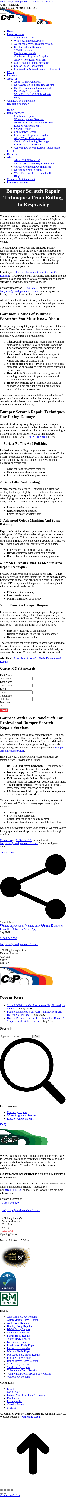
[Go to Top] (33, 1485)
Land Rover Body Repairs (21, 1344)
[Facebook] (1, 1124)
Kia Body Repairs (17, 1341)
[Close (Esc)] (1, 1490)
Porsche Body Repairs (19, 1357)
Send (4, 710)
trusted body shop (38, 436)
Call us (16, 1495)
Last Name (6, 681)
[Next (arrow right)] (5, 1493)
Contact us (6, 840)
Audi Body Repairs (18, 1322)
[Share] (5, 1490)
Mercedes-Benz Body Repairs (23, 1354)
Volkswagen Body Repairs (22, 1370)
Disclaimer (13, 1397)
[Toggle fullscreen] (8, 1490)
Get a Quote (14, 1391)
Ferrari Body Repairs (18, 1335)
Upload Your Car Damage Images (26, 1394)
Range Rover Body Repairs (22, 1360)
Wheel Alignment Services (22, 1115)
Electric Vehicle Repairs (20, 1118)
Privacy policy (15, 1401)
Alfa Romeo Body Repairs (22, 1316)
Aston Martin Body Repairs (22, 1319)
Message (5, 702)
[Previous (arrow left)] (1, 1493)
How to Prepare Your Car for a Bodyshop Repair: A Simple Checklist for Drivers (36, 1019)
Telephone (6, 695)
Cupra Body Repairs (18, 1332)
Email (3, 688)
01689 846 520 (13, 1189)
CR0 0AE (7, 1230)
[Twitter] (5, 1124)
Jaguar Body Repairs (18, 1338)
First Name (6, 675)
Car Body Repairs (17, 1112)
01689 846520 (46, 1)
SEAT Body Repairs (18, 1363)
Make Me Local (31, 1416)
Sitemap (11, 1407)
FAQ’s (10, 1388)
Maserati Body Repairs (20, 1351)
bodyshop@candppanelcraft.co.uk (19, 1)
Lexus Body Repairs (18, 1348)
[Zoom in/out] (12, 1490)
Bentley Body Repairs (19, 1325)
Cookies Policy (15, 1404)
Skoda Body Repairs (18, 1367)
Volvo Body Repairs (18, 1376)
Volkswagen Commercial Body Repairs (29, 1373)
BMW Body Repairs (18, 1329)
